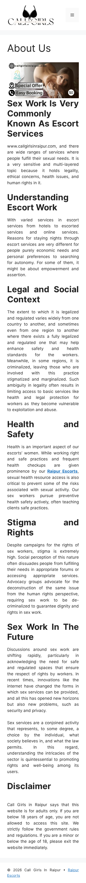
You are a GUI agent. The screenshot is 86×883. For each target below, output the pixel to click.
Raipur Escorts (62, 471)
